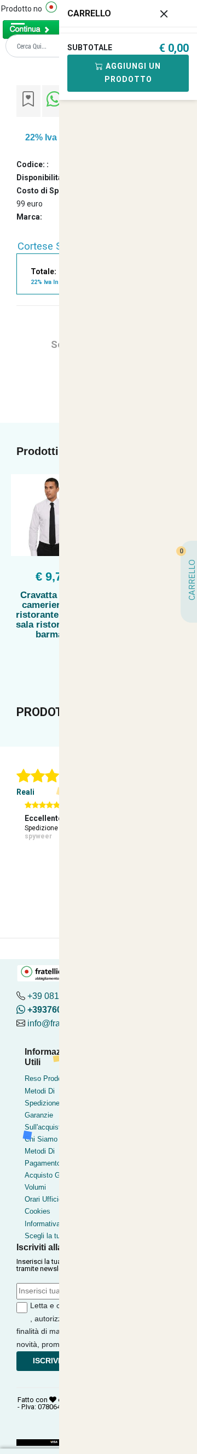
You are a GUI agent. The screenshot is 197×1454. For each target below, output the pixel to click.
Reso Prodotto (47, 1078)
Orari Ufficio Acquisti (57, 1199)
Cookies (37, 1211)
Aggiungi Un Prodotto (132, 73)
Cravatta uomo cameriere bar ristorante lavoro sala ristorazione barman (52, 615)
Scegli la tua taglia (54, 1236)
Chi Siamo (41, 1139)
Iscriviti (50, 1360)
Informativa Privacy (55, 1224)
